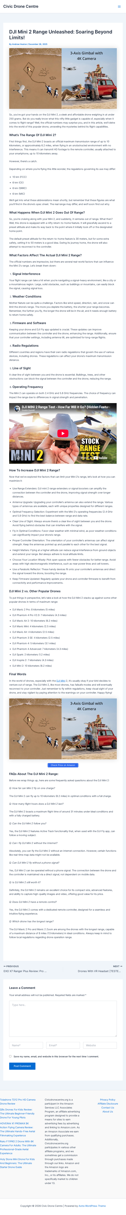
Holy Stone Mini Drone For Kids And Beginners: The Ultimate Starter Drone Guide (17, 1163)
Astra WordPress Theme (92, 1205)
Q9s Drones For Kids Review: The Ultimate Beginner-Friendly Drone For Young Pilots (17, 1113)
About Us (108, 1111)
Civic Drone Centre (20, 6)
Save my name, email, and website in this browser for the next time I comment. (56, 1056)
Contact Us (107, 1107)
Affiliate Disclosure (108, 1103)
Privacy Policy (107, 1099)
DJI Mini (60, 680)
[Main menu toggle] (119, 6)
